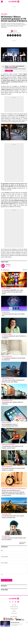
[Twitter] (10, 35)
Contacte (14, 611)
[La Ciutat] (14, 2)
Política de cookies (14, 608)
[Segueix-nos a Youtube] (18, 602)
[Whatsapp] (15, 35)
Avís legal (14, 604)
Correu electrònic (4, 556)
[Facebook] (8, 35)
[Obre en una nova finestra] (8, 619)
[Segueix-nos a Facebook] (10, 602)
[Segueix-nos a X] (12, 602)
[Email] (20, 35)
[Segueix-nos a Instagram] (15, 602)
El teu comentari (4, 562)
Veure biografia (8, 265)
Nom (2, 550)
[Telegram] (18, 35)
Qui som (14, 609)
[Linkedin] (13, 35)
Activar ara (8, 70)
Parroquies (4, 14)
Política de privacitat (14, 606)
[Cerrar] (26, 622)
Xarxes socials (14, 613)
